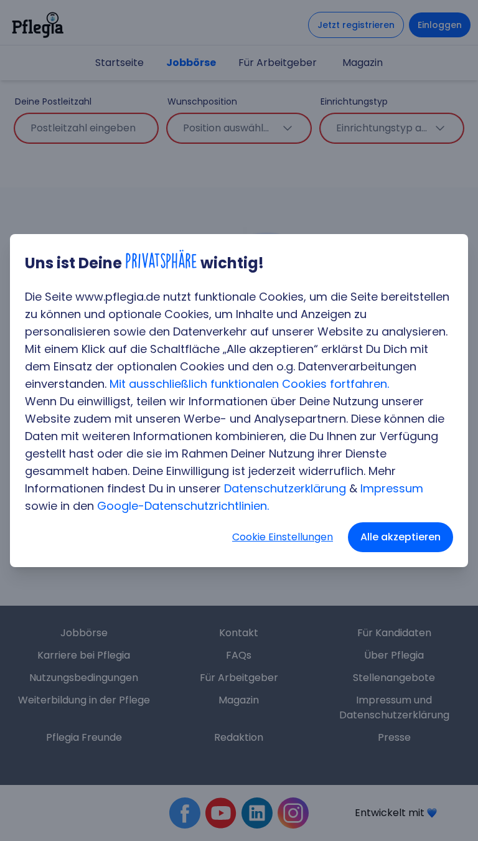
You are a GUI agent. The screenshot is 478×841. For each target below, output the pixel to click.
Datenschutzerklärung (285, 488)
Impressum (391, 488)
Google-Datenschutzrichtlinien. (183, 506)
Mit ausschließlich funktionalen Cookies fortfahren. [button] (249, 384)
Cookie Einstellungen (282, 537)
